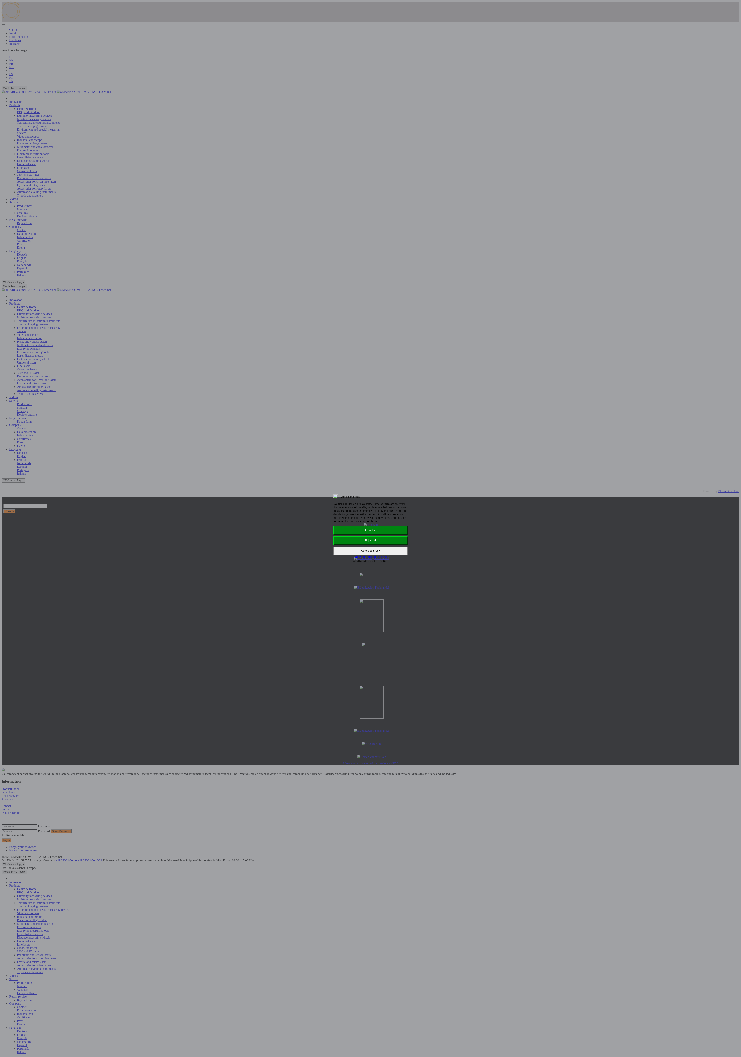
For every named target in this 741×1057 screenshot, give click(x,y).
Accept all (370, 530)
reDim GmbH (383, 561)
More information (365, 556)
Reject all (370, 540)
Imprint (382, 556)
